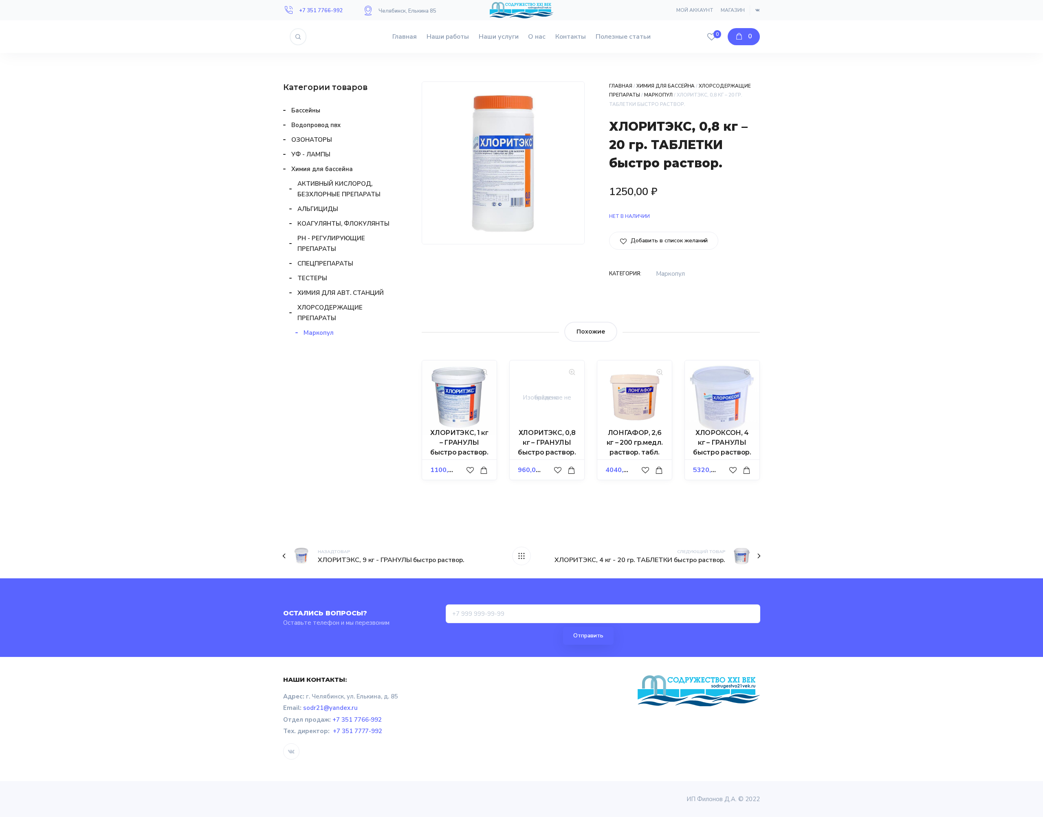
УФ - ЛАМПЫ (310, 154)
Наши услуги (499, 36)
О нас (537, 36)
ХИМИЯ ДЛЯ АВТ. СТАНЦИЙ (340, 293)
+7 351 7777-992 (358, 731)
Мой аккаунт (694, 10)
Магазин (733, 10)
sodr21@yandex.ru (330, 708)
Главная (404, 36)
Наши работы (448, 36)
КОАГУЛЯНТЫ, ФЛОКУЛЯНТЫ (343, 224)
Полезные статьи (623, 36)
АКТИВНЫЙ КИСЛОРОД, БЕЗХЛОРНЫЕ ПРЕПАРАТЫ (339, 189)
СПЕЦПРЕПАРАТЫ (325, 263)
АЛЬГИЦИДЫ (317, 209)
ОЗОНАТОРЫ (311, 140)
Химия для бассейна (665, 86)
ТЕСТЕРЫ (312, 278)
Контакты (570, 36)
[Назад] (521, 556)
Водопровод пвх (316, 125)
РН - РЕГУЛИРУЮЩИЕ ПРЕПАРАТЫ (331, 243)
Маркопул (658, 95)
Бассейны (305, 110)
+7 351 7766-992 (321, 10)
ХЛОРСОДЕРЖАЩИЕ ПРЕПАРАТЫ (330, 312)
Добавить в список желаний (668, 240)
